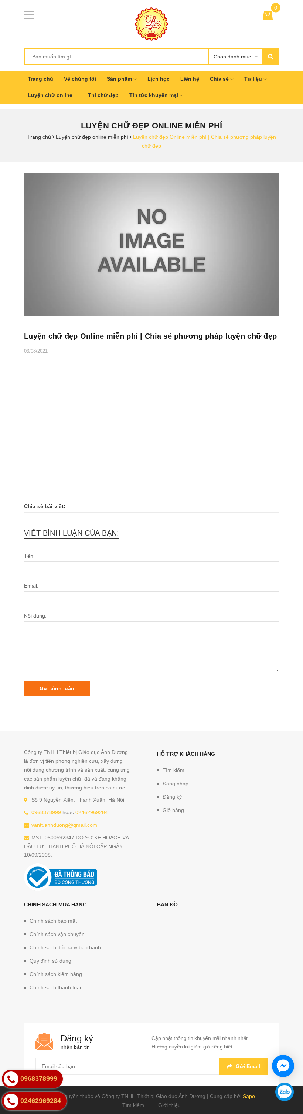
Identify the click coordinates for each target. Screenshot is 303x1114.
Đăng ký (172, 797)
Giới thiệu (169, 1105)
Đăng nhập (175, 783)
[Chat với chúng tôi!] (283, 1066)
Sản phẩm (120, 79)
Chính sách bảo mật (53, 921)
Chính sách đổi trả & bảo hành (65, 947)
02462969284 (91, 812)
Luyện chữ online (51, 95)
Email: (31, 586)
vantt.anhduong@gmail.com (64, 825)
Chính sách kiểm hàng (56, 974)
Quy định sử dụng (50, 961)
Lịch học (158, 79)
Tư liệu (253, 79)
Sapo (249, 1096)
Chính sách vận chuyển (57, 934)
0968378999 (46, 812)
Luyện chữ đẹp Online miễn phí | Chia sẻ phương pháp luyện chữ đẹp (150, 336)
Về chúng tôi (80, 79)
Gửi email (248, 1066)
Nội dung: (35, 616)
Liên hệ (189, 79)
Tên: (29, 556)
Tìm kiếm (173, 770)
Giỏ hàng (173, 810)
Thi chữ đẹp (103, 95)
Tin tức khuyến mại (154, 95)
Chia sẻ (220, 79)
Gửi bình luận (57, 688)
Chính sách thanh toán (56, 987)
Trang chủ (40, 79)
